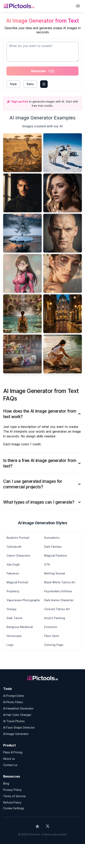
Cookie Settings (13, 808)
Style (13, 84)
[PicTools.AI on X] (47, 826)
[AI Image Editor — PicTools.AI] (22, 5)
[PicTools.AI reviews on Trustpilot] (37, 826)
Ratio (30, 84)
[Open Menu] (78, 6)
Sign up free (19, 101)
